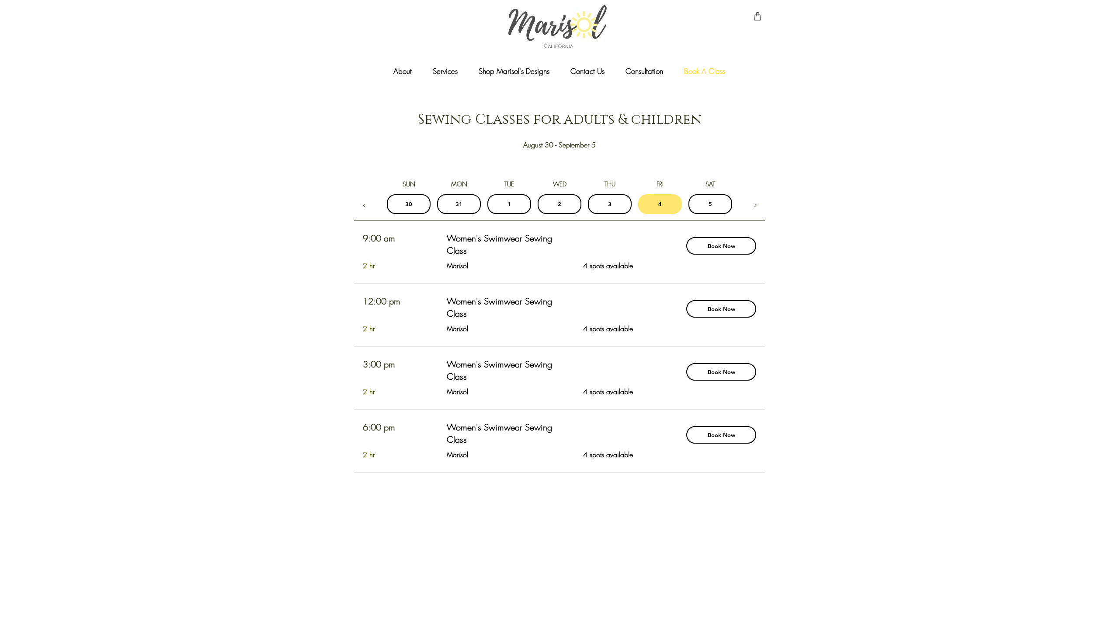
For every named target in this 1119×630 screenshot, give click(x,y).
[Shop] (757, 16)
